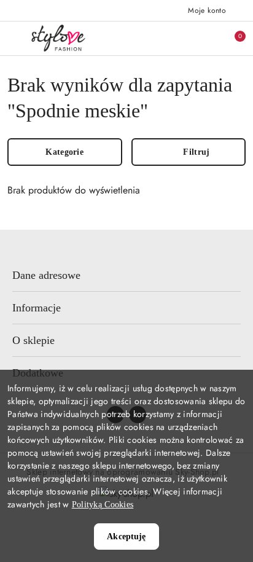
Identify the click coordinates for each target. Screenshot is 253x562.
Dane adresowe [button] (46, 275)
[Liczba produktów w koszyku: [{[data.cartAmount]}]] (231, 38)
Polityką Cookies (102, 504)
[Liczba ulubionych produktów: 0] (205, 38)
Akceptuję (126, 536)
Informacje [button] (36, 308)
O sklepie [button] (33, 340)
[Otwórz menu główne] (14, 38)
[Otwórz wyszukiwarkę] (180, 38)
